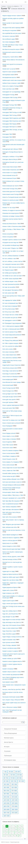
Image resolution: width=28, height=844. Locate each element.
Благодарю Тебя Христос (10, 126)
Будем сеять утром (8, 590)
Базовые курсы (9, 737)
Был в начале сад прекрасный (11, 674)
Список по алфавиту (13, 6)
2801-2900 (6, 809)
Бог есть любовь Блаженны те (11, 255)
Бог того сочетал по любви (10, 346)
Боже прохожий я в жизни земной (12, 428)
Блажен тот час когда (9, 207)
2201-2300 (6, 800)
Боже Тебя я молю (8, 444)
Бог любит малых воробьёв (10, 278)
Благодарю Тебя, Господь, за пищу (12, 129)
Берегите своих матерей (10, 71)
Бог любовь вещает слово (10, 281)
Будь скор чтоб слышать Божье (12, 625)
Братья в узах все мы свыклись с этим (14, 530)
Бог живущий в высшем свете (11, 264)
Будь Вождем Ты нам (9, 616)
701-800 (12, 778)
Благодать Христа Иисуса (10, 159)
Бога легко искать (8, 349)
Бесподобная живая (8, 74)
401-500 (12, 775)
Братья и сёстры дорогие (10, 540)
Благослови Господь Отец (10, 188)
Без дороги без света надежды (11, 27)
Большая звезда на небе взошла (12, 485)
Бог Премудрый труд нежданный (12, 323)
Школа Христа (8, 742)
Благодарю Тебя (7, 134)
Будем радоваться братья (10, 587)
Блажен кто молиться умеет (11, 200)
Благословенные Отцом (9, 178)
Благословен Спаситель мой (11, 169)
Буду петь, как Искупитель (10, 614)
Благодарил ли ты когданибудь (11, 91)
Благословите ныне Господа (11, 194)
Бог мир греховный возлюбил (11, 284)
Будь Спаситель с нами (9, 631)
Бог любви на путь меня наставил (12, 275)
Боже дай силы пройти (9, 399)
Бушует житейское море (10, 648)
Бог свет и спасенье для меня (11, 329)
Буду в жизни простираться (11, 603)
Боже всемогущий (8, 385)
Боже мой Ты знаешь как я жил (12, 420)
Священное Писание (10, 729)
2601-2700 (6, 806)
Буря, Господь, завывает (10, 645)
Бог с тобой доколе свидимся (11, 326)
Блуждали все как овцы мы (10, 242)
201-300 (17, 771)
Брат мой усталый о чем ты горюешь (13, 520)
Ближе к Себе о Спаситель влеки (12, 226)
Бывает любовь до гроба (10, 658)
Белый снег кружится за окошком (12, 64)
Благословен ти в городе (10, 172)
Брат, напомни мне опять (10, 527)
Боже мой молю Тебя (9, 408)
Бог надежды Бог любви (9, 300)
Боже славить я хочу (9, 436)
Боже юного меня (8, 447)
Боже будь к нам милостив (10, 371)
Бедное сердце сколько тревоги (12, 15)
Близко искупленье (8, 234)
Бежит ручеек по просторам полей (13, 23)
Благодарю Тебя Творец (9, 124)
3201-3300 (7, 815)
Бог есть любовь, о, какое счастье (12, 261)
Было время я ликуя (8, 682)
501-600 (19, 775)
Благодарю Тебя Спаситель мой (12, 121)
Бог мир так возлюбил (9, 287)
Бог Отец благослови (9, 309)
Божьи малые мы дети (9, 476)
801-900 (19, 778)
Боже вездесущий (8, 379)
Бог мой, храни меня (8, 293)
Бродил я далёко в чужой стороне (12, 567)
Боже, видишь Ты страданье (11, 462)
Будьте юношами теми (9, 639)
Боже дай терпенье (8, 402)
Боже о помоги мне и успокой (11, 423)
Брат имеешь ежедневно (10, 506)
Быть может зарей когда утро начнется (14, 702)
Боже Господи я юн (8, 391)
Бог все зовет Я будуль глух (11, 248)
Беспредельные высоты (9, 77)
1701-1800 (14, 790)
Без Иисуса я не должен (9, 30)
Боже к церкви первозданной (11, 405)
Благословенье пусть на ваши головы (13, 181)
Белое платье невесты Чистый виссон (13, 59)
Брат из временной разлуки (11, 503)
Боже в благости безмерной (11, 376)
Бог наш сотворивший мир (10, 303)
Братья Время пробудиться (10, 534)
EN (25, 2)
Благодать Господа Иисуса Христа (12, 152)
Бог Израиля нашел (8, 270)
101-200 (11, 771)
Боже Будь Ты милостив (10, 373)
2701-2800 (15, 806)
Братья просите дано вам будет (12, 549)
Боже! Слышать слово (9, 459)
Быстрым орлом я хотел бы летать (13, 692)
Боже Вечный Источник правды (12, 382)
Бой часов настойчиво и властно (12, 482)
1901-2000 (14, 793)
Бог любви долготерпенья (10, 273)
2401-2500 (6, 803)
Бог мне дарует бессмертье (11, 290)
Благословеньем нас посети (11, 185)
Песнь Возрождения (10, 733)
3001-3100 (6, 812)
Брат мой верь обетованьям (11, 509)
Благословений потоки (9, 175)
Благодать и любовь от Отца (11, 156)
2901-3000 (15, 809)
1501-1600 (14, 787)
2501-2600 (15, 803)
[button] (2, 2)
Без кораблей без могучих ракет (12, 33)
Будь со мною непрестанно (10, 628)
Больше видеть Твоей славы (11, 492)
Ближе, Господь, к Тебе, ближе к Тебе (13, 229)
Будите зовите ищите (9, 600)
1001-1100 (13, 781)
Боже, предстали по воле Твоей (12, 467)
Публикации (8, 755)
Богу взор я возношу (9, 352)
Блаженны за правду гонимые (11, 216)
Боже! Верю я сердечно (9, 456)
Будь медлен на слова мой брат (12, 619)
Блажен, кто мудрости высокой (12, 210)
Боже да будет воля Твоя (10, 393)
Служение (7, 751)
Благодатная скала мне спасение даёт (13, 144)
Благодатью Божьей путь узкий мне (13, 162)
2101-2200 (14, 797)
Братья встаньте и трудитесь (11, 537)
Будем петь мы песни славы (11, 580)
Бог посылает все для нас (10, 317)
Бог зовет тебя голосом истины (12, 267)
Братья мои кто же (8, 543)
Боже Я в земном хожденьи (11, 450)
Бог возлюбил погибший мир (11, 245)
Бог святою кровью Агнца (10, 332)
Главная (3, 6)
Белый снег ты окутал (9, 69)
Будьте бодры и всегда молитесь (12, 636)
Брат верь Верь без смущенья (11, 501)
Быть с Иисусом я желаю (10, 707)
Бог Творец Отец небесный (10, 340)
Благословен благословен (10, 167)
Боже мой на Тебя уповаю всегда (12, 411)
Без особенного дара (9, 39)
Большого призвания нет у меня (12, 498)
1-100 (5, 771)
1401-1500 (6, 787)
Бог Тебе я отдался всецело (10, 343)
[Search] (6, 2)
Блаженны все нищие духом (11, 213)
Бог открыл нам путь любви (11, 314)
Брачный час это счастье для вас (12, 562)
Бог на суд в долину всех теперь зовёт (14, 295)
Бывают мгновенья (8, 669)
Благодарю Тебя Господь (10, 115)
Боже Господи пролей (9, 388)
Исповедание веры (10, 760)
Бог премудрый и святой (10, 320)
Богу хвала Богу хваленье (10, 357)
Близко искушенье (8, 236)
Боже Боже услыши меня (10, 368)
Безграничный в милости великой (12, 52)
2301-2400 (15, 800)
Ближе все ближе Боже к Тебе (11, 223)
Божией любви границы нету (11, 473)
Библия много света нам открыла (12, 80)
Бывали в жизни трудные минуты (12, 661)
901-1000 (6, 781)
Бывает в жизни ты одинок (10, 651)
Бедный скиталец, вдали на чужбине (13, 18)
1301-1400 (14, 784)
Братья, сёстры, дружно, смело (12, 556)
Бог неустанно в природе (10, 306)
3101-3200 (14, 812)
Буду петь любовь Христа (10, 611)
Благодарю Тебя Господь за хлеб (12, 112)
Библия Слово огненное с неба (11, 83)
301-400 (6, 775)
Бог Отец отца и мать (9, 312)
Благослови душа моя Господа (11, 191)
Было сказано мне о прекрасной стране (14, 685)
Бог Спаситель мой (8, 337)
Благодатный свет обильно (10, 149)
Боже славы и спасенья (9, 439)
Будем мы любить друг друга (11, 577)
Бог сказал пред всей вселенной (12, 334)
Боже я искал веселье (9, 453)
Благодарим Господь (9, 94)
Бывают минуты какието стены (12, 671)
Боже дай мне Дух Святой (10, 396)
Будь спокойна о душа (9, 634)
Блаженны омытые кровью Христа (12, 219)
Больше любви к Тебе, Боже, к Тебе (13, 495)
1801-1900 (6, 793)
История (6, 746)
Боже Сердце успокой (9, 433)
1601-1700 (6, 790)
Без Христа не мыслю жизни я (11, 49)
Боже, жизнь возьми (8, 465)
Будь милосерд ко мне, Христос (12, 622)
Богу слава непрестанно (9, 354)
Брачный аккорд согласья (10, 559)
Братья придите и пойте (9, 546)
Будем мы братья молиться (10, 574)
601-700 (6, 778)
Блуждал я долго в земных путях (12, 239)
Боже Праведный (7, 426)
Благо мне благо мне (8, 89)
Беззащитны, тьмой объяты (10, 57)
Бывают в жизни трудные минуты (12, 664)
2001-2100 (6, 797)
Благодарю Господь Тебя (10, 105)
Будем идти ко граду (9, 571)
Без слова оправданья (9, 42)
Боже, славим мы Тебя (9, 470)
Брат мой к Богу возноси (10, 517)
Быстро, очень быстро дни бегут (12, 689)
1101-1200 (21, 781)
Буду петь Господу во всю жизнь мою (13, 606)
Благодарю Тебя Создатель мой (12, 118)
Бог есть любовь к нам (9, 258)
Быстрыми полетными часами (11, 697)
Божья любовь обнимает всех (11, 479)
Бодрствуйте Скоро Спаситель (11, 365)
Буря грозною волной (9, 642)
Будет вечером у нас (9, 593)
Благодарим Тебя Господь (10, 97)
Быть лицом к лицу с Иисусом (11, 699)
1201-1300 (6, 784)
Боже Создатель (7, 442)
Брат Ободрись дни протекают (11, 524)
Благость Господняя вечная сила (12, 197)
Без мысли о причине (9, 36)
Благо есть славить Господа (11, 86)
